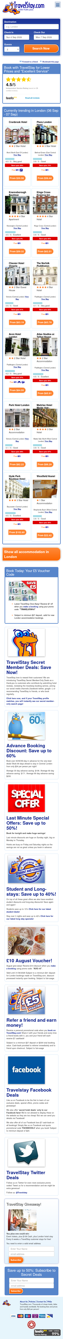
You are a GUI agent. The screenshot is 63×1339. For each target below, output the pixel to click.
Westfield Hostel (46, 476)
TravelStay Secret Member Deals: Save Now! (28, 667)
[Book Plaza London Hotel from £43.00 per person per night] (45, 134)
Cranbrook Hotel (18, 122)
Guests (8, 44)
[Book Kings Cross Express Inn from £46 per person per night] (45, 204)
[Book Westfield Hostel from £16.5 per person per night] (45, 488)
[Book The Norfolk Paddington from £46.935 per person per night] (45, 275)
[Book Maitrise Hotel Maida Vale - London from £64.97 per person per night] (45, 417)
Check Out (39, 32)
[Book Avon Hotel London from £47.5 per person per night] (17, 346)
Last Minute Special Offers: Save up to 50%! (27, 822)
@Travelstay (21, 1192)
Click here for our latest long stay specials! (29, 917)
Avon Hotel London (15, 335)
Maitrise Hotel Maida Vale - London (44, 407)
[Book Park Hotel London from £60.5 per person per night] (17, 417)
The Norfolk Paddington (43, 264)
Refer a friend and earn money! (31, 1022)
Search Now (41, 48)
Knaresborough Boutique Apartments (17, 195)
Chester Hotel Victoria (16, 264)
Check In (8, 32)
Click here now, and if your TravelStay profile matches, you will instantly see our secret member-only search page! (30, 701)
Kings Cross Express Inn (43, 194)
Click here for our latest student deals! (28, 910)
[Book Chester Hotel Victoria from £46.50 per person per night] (17, 275)
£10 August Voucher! (29, 960)
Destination (10, 21)
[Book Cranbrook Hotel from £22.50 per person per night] (17, 134)
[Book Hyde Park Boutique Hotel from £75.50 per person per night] (17, 488)
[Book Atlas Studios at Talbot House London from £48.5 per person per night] (45, 346)
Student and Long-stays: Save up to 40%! (31, 891)
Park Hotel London (19, 405)
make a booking (30, 606)
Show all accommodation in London (26, 554)
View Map (17, 155)
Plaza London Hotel (44, 123)
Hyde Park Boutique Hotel (17, 477)
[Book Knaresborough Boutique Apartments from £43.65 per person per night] (17, 204)
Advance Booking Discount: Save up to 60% (29, 750)
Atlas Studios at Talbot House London (45, 336)
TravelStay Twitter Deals (25, 1175)
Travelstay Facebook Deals (29, 1092)
